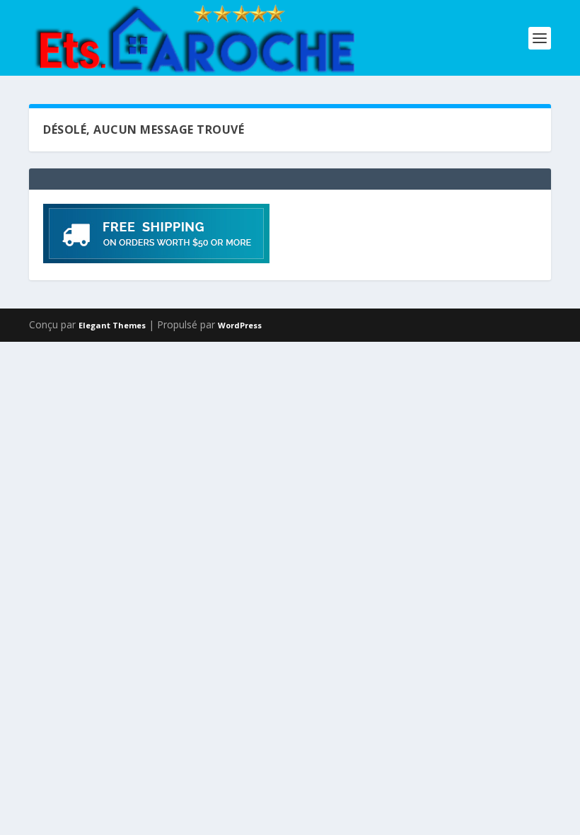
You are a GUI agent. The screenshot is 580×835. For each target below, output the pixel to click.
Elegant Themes (112, 325)
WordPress (240, 325)
